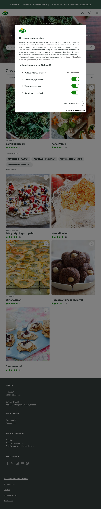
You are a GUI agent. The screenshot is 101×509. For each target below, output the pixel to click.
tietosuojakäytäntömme (47, 59)
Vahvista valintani (72, 103)
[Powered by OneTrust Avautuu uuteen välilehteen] (75, 110)
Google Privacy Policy (74, 57)
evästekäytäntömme (28, 59)
